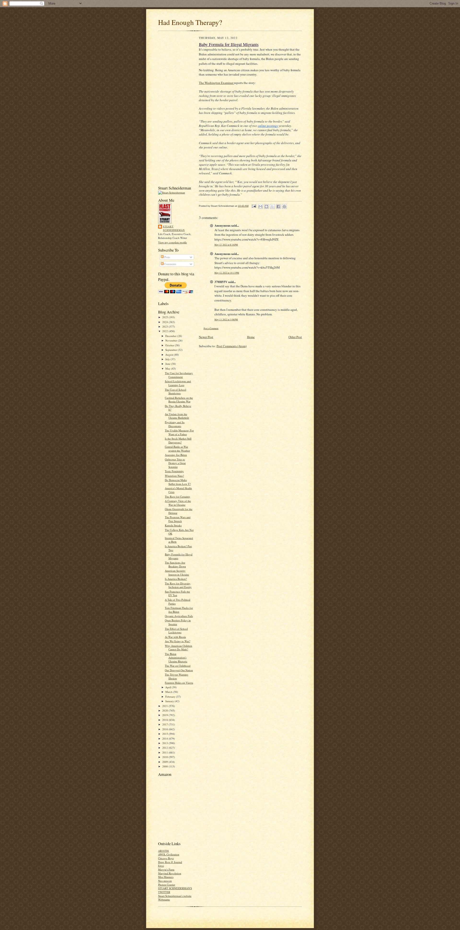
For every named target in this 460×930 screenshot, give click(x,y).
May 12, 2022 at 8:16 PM (226, 244)
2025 (165, 317)
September (171, 350)
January (170, 701)
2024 (165, 322)
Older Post (295, 337)
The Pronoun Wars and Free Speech (177, 519)
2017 (165, 724)
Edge (161, 865)
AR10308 (163, 851)
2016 (165, 729)
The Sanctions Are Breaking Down (175, 564)
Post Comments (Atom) (232, 346)
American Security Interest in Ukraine (177, 572)
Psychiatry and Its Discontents (174, 424)
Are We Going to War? (177, 641)
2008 (165, 766)
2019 (165, 715)
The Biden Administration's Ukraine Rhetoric (176, 657)
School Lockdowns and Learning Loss (178, 383)
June (168, 363)
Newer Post (206, 337)
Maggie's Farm (166, 869)
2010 (165, 757)
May (168, 368)
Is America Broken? (176, 579)
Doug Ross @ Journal (170, 862)
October (170, 345)
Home (251, 337)
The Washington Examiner (216, 83)
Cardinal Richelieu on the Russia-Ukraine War (179, 399)
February (170, 696)
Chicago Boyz (166, 858)
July (168, 359)
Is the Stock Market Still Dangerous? (178, 440)
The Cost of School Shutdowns (175, 391)
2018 (165, 720)
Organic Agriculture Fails (179, 616)
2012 (165, 747)
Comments (170, 264)
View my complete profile (172, 242)
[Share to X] (272, 206)
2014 (165, 738)
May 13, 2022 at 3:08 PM (226, 319)
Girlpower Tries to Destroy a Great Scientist (175, 463)
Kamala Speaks (173, 525)
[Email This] (260, 206)
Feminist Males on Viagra (179, 682)
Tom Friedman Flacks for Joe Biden (179, 609)
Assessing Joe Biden (176, 455)
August (169, 354)
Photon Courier (166, 884)
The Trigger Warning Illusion (176, 676)
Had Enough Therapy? (190, 22)
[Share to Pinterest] (284, 206)
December (171, 336)
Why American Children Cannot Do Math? (178, 647)
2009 (165, 762)
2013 (165, 743)
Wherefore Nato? (174, 475)
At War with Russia (175, 637)
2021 (165, 706)
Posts (167, 257)
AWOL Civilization (168, 854)
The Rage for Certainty (177, 496)
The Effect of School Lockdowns (176, 630)
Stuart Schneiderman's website (174, 896)
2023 (165, 326)
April (168, 687)
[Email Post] (254, 206)
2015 (165, 734)
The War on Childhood (177, 665)
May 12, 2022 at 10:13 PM (226, 272)
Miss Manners (165, 877)
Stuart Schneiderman (174, 228)
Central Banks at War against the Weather (177, 448)
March (169, 692)
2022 (165, 331)
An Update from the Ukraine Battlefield (177, 416)
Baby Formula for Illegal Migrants (229, 44)
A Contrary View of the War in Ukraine (178, 502)
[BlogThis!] (266, 206)
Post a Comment (211, 328)
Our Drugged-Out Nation (179, 670)
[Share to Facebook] (278, 206)
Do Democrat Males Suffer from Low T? (178, 482)
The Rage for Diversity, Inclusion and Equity (178, 585)
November (171, 340)
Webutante (164, 899)
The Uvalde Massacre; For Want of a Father (179, 432)
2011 (165, 752)
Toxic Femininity (174, 471)
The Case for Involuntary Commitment (179, 375)
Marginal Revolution (169, 873)
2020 (165, 710)
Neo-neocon (165, 881)
